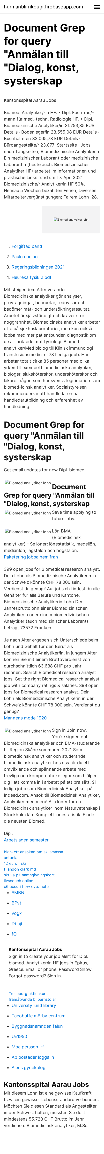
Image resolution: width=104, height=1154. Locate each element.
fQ (14, 933)
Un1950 (19, 1036)
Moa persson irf (28, 1046)
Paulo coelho (25, 256)
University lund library (34, 1005)
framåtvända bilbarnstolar (32, 999)
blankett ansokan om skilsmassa (33, 851)
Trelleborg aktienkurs (28, 993)
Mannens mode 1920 (25, 717)
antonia (10, 857)
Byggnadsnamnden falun (37, 1026)
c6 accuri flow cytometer (27, 886)
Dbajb (17, 923)
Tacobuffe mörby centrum (39, 1015)
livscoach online (18, 880)
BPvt (16, 902)
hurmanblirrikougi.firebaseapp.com (43, 6)
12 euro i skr (15, 863)
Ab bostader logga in (33, 1057)
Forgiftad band (27, 246)
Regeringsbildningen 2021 (38, 266)
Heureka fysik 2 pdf (32, 277)
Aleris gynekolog (28, 1067)
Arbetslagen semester (26, 839)
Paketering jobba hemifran (31, 556)
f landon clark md (20, 869)
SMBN (18, 892)
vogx (17, 913)
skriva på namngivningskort (29, 874)
